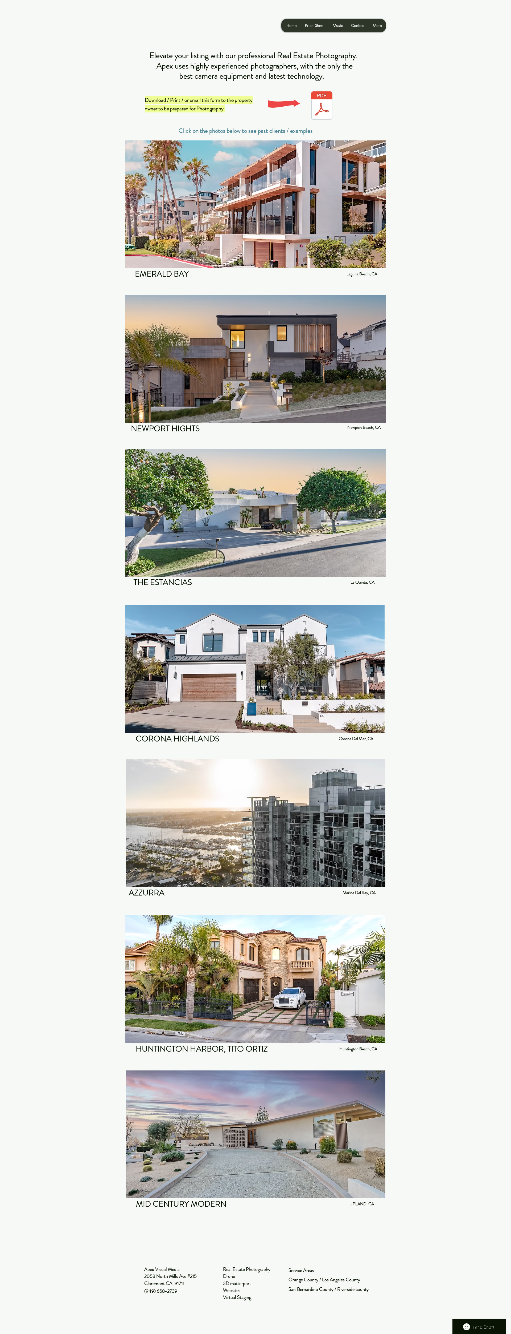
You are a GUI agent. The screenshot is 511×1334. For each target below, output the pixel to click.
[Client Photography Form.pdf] (322, 106)
